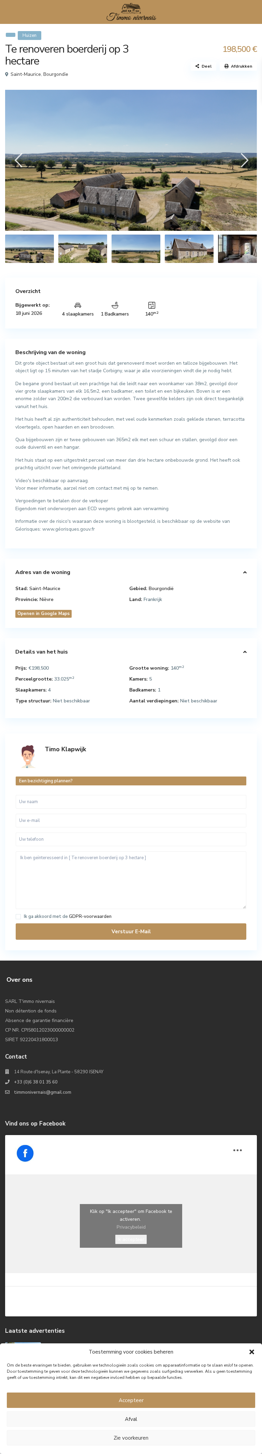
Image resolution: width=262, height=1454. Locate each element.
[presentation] (18, 160)
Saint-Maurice (26, 74)
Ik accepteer (131, 1239)
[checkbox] (18, 916)
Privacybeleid (131, 1227)
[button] (251, 1351)
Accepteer (131, 1400)
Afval (131, 1419)
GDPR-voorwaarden (90, 916)
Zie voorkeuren (131, 1438)
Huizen (30, 35)
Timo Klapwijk (65, 749)
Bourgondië (161, 588)
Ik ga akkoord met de (68, 916)
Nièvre (47, 599)
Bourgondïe (55, 74)
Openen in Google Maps (43, 614)
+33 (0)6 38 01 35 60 (36, 1082)
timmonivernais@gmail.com (42, 1092)
